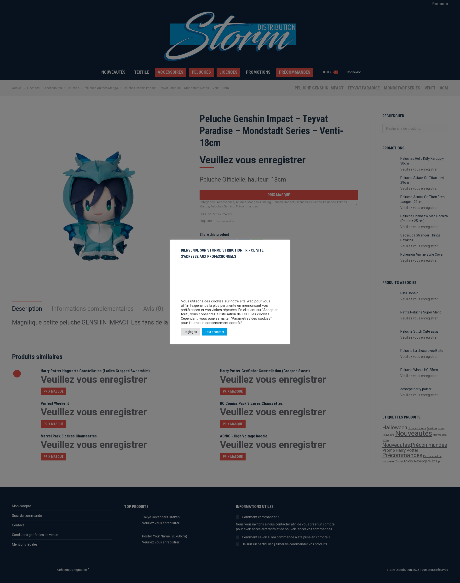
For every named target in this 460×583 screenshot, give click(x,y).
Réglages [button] (190, 332)
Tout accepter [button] (214, 332)
